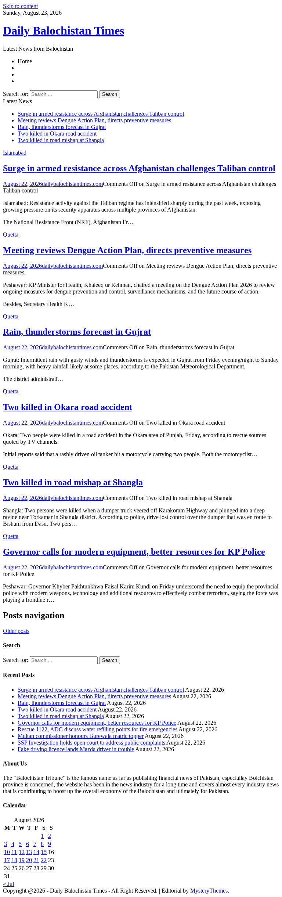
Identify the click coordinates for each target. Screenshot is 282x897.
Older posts (16, 631)
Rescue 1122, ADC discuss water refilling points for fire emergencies (97, 729)
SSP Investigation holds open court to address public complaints (91, 742)
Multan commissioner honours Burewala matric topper (81, 736)
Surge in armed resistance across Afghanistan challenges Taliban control (101, 114)
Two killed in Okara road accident (57, 133)
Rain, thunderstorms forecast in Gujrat (62, 127)
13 (29, 852)
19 (22, 860)
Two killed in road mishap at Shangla (61, 140)
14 (36, 852)
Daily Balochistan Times (63, 30)
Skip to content (20, 6)
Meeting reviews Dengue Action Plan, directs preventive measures (94, 120)
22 (44, 860)
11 (14, 852)
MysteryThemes (209, 890)
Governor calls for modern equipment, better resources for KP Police (134, 551)
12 (22, 852)
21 (36, 860)
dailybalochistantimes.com (72, 184)
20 (29, 860)
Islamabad (14, 153)
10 (7, 852)
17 (7, 860)
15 (44, 852)
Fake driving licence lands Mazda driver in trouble (76, 749)
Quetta (10, 234)
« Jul (8, 884)
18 (14, 860)
